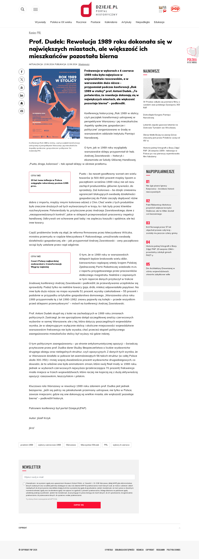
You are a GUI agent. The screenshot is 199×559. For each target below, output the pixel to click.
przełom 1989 (27, 445)
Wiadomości (83, 64)
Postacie (95, 22)
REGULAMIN (160, 549)
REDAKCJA (140, 549)
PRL (106, 445)
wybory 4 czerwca (121, 445)
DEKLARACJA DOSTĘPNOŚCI (124, 549)
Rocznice (81, 22)
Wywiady (40, 22)
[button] (179, 528)
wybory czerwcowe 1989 (49, 445)
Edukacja (159, 22)
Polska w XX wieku (61, 22)
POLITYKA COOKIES (173, 549)
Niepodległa (143, 22)
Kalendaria (111, 22)
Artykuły (126, 22)
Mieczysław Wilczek (90, 445)
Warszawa (71, 445)
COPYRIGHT (150, 549)
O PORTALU (109, 549)
